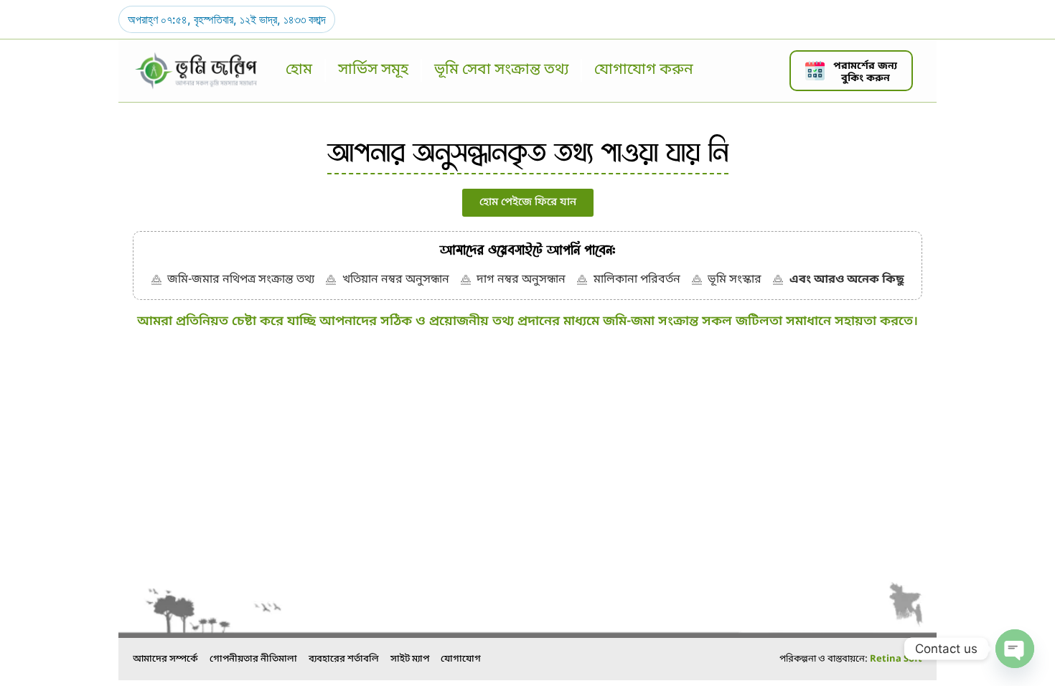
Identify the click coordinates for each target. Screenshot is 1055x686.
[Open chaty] (1014, 648)
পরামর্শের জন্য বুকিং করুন (865, 72)
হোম (299, 70)
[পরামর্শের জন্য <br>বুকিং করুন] (815, 70)
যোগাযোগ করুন (643, 70)
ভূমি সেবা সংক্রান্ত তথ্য (501, 70)
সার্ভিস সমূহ (373, 70)
